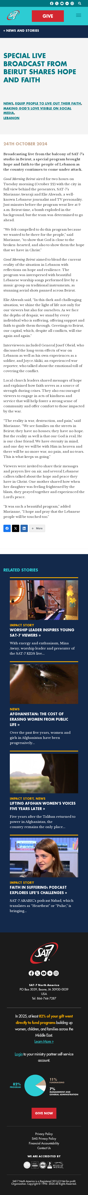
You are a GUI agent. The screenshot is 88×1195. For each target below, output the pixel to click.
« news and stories (21, 31)
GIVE (48, 16)
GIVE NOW (44, 1113)
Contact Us (44, 1148)
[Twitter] (15, 528)
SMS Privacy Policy (44, 1138)
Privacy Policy (44, 1133)
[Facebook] (7, 528)
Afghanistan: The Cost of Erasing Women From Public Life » (39, 719)
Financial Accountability (44, 1143)
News (8, 103)
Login (19, 1054)
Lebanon (11, 118)
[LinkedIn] (24, 528)
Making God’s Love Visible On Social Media (37, 110)
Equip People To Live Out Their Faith (48, 103)
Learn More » (43, 1041)
